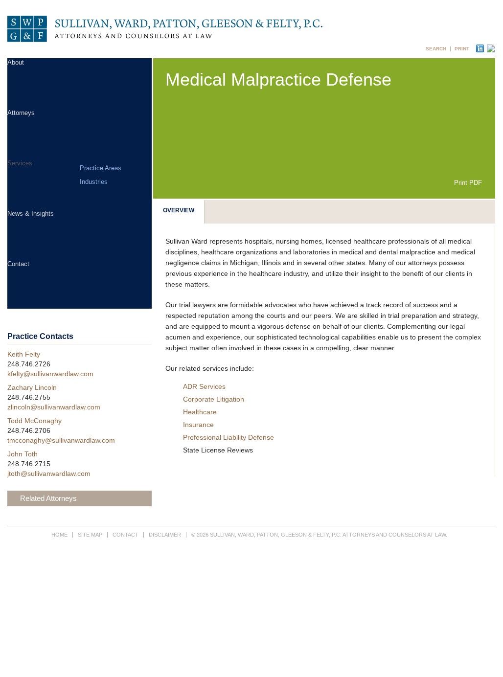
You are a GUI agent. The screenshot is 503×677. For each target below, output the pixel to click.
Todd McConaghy (34, 421)
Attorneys (21, 112)
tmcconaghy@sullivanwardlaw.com (61, 440)
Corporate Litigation (213, 399)
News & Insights (30, 213)
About (15, 62)
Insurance (198, 425)
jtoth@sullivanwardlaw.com (49, 473)
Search (436, 48)
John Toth (22, 454)
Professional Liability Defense (228, 437)
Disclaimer (165, 535)
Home (59, 535)
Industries (94, 181)
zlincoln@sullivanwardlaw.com (53, 407)
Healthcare (200, 412)
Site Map (90, 535)
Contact (18, 264)
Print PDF (468, 182)
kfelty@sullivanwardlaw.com (50, 374)
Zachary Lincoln (32, 387)
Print (462, 48)
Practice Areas (100, 168)
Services (19, 163)
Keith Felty (23, 354)
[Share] (489, 48)
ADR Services (204, 386)
